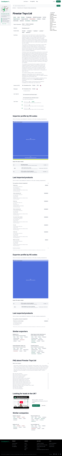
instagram (29, 30)
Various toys (15, 231)
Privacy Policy (51, 444)
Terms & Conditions (52, 443)
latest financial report (38, 79)
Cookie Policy (51, 446)
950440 (46, 185)
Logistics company (40, 443)
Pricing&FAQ (32, 1)
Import (51, 23)
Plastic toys (15, 201)
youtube (41, 30)
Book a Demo (4, 23)
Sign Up (58, 1)
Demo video (52, 29)
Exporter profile (53, 24)
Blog (37, 1)
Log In (54, 1)
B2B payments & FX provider (42, 444)
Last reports (52, 19)
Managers (52, 18)
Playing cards (15, 185)
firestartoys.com (25, 28)
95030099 (46, 193)
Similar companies (53, 30)
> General (52, 14)
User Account (14, 443)
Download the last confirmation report (31, 97)
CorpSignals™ (8, 454)
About (26, 443)
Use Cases (26, 1)
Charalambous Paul (27, 85)
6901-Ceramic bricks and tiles (26, 167)
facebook (35, 30)
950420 (46, 239)
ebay (23, 32)
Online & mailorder (30, 24)
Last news (52, 21)
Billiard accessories (16, 239)
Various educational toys (17, 193)
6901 (15, 168)
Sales (25, 446)
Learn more (43, 405)
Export (51, 25)
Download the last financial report (30, 94)
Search (58, 5)
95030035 (46, 201)
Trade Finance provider (41, 446)
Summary (51, 16)
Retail (23, 24)
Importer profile (53, 22)
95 (13, 171)
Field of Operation (53, 15)
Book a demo (35, 405)
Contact (26, 444)
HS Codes (14, 444)
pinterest (28, 32)
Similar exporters (53, 26)
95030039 (46, 217)
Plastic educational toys (17, 209)
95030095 (46, 209)
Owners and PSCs (53, 17)
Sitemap (50, 454)
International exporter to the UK (43, 449)
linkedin (23, 30)
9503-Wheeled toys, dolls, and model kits (28, 306)
